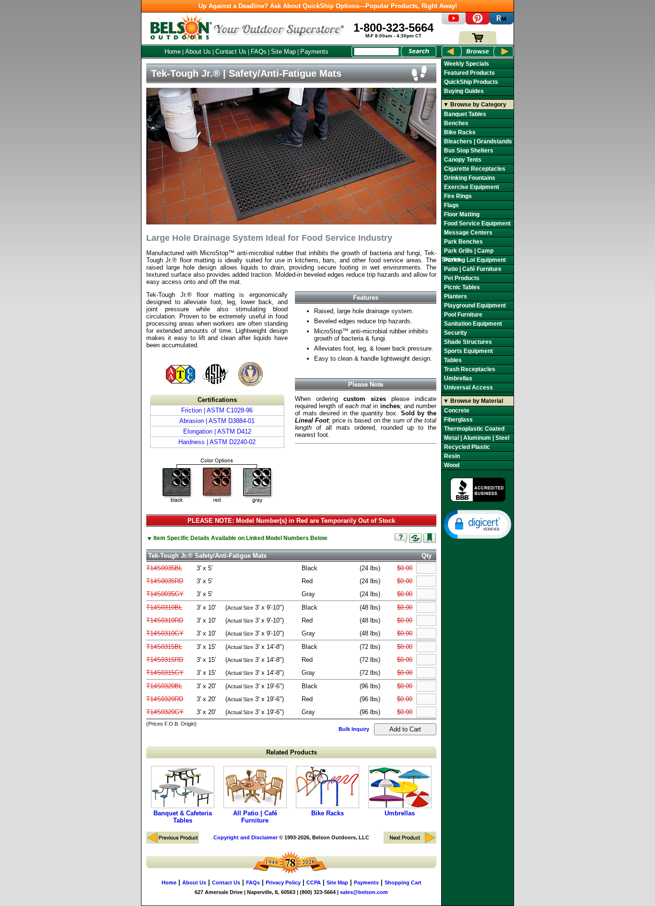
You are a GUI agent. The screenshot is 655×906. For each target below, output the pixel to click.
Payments (314, 51)
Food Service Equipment (477, 223)
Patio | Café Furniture (473, 269)
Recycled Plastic (467, 447)
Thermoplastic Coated (474, 428)
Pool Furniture (463, 314)
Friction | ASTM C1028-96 (217, 410)
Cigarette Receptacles (474, 168)
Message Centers (468, 232)
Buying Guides (464, 91)
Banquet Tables (465, 114)
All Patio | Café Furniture (255, 817)
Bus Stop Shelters (468, 150)
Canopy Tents (462, 159)
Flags (451, 205)
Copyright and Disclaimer (245, 837)
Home (172, 51)
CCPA (313, 882)
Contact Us (230, 51)
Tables (453, 360)
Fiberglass (458, 419)
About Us (198, 51)
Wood (451, 465)
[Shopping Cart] (477, 42)
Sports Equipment (468, 351)
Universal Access (468, 387)
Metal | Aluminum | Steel (476, 438)
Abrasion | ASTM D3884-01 (217, 420)
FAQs (259, 51)
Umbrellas (400, 813)
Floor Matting (462, 214)
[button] (477, 523)
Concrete (456, 410)
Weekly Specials (466, 63)
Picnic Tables (462, 287)
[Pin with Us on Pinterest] (478, 22)
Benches (456, 123)
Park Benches (463, 241)
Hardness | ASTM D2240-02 (217, 442)
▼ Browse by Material (473, 401)
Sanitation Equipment (473, 323)
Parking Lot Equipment (475, 260)
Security (455, 332)
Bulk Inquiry (354, 729)
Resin (452, 456)
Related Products (291, 752)
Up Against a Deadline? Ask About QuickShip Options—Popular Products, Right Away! (328, 6)
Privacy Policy (283, 882)
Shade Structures (468, 342)
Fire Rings (458, 196)
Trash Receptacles (469, 369)
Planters (455, 296)
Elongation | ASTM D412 (217, 431)
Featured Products (469, 73)
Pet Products (462, 278)
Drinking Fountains (469, 178)
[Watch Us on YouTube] (454, 22)
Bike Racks (327, 813)
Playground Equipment (475, 305)
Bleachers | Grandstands (478, 141)
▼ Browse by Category (474, 104)
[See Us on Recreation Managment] (502, 22)
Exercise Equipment (471, 187)
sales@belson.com (364, 892)
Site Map (283, 51)
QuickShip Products (471, 82)
